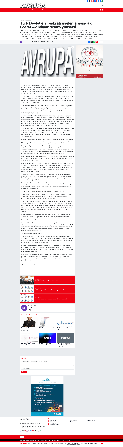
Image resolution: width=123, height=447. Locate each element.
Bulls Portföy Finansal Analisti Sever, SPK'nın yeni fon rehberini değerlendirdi (29, 329)
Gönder (24, 371)
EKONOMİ (40, 10)
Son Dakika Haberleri (54, 424)
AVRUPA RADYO (91, 420)
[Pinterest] (26, 431)
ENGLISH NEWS (74, 418)
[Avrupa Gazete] (33, 5)
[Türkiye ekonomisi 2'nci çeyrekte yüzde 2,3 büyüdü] (65, 321)
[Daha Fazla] (97, 42)
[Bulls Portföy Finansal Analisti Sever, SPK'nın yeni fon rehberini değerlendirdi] (29, 321)
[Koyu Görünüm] (100, 10)
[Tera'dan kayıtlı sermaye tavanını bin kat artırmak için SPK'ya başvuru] (65, 337)
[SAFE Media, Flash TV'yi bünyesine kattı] (47, 337)
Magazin (55, 10)
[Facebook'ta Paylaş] (89, 42)
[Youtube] (33, 431)
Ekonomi (28, 20)
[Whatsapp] (40, 431)
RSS (23, 437)
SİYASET (34, 10)
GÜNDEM (22, 10)
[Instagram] (28, 431)
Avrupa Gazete (33, 307)
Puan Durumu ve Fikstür (55, 421)
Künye (71, 421)
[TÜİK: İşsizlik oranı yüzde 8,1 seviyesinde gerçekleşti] (29, 337)
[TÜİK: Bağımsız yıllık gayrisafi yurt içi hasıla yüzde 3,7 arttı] (47, 321)
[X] (23, 431)
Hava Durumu (53, 418)
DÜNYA (46, 10)
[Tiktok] (35, 431)
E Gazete (78, 10)
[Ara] (102, 5)
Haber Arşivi (52, 426)
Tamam (68, 440)
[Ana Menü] (102, 10)
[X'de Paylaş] (92, 42)
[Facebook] (21, 431)
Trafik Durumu (53, 420)
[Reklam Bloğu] (47, 396)
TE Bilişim (101, 437)
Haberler (22, 20)
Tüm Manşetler (53, 423)
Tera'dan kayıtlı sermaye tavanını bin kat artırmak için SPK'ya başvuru (64, 345)
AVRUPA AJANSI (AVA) (92, 418)
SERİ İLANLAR (73, 420)
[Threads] (38, 431)
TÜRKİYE (28, 10)
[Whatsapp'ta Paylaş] (94, 42)
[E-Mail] (29, 310)
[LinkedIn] (31, 431)
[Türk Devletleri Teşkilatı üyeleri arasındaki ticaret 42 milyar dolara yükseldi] (47, 61)
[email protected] (24, 427)
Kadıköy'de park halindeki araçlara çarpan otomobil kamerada (47, 443)
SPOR (50, 10)
